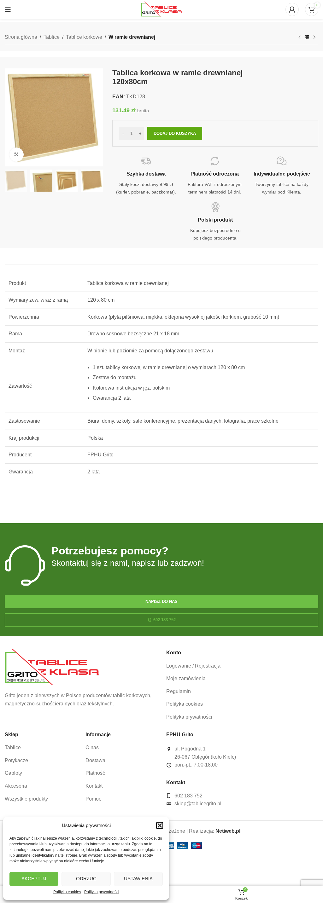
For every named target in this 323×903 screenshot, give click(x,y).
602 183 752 (164, 619)
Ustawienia (138, 878)
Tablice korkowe (84, 37)
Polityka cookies (67, 892)
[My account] (292, 9)
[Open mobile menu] (8, 9)
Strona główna (21, 37)
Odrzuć (86, 878)
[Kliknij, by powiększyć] (16, 155)
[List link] (242, 666)
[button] (159, 825)
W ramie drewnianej (132, 37)
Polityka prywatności (101, 892)
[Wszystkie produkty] (307, 37)
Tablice (52, 37)
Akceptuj (33, 878)
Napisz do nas (161, 601)
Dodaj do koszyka (175, 133)
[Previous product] (299, 37)
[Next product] (314, 37)
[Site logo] (161, 9)
